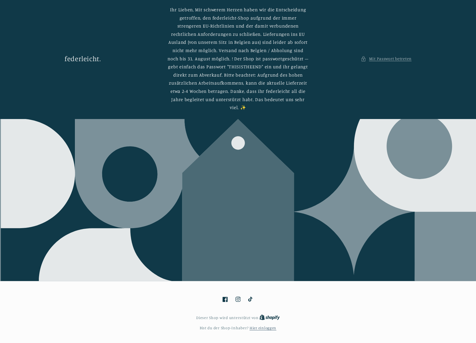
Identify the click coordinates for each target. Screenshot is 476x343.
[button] (386, 58)
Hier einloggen (263, 328)
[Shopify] (269, 317)
